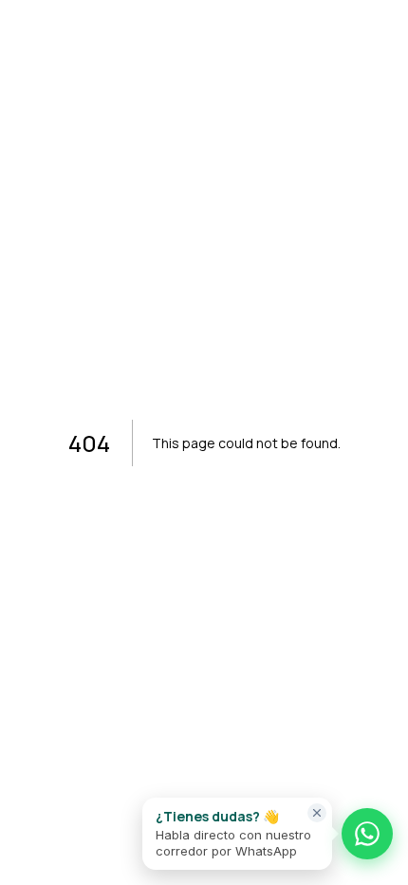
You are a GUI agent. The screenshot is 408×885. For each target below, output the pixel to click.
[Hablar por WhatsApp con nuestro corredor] (367, 833)
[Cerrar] (316, 812)
